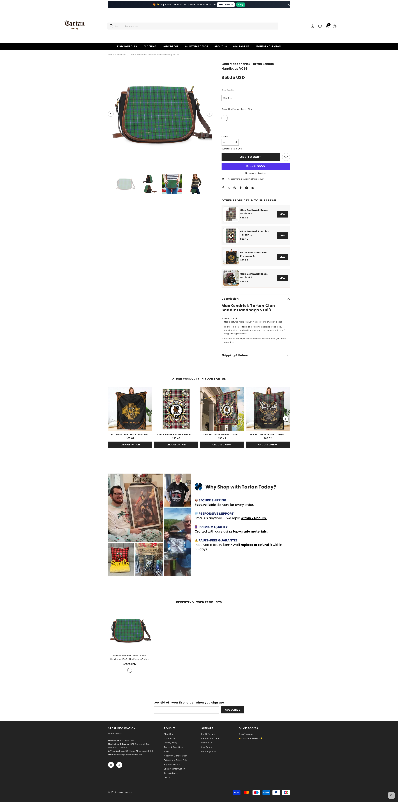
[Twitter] (228, 187)
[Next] (285, 419)
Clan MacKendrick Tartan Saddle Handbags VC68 (129, 657)
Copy (240, 4)
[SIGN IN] (312, 26)
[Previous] (112, 419)
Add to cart (250, 157)
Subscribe (232, 710)
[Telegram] (246, 187)
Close (288, 4)
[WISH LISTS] (320, 26)
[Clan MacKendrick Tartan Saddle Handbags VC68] (129, 630)
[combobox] (195, 26)
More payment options (255, 173)
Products (121, 54)
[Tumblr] (240, 187)
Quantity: (226, 136)
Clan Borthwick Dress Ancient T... (254, 212)
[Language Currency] (335, 26)
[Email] (252, 187)
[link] (286, 157)
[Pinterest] (234, 187)
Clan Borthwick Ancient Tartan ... (255, 233)
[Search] (192, 26)
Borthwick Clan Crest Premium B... (254, 254)
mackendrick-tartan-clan (129, 670)
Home (111, 54)
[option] (160, 114)
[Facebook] (223, 187)
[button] (110, 113)
